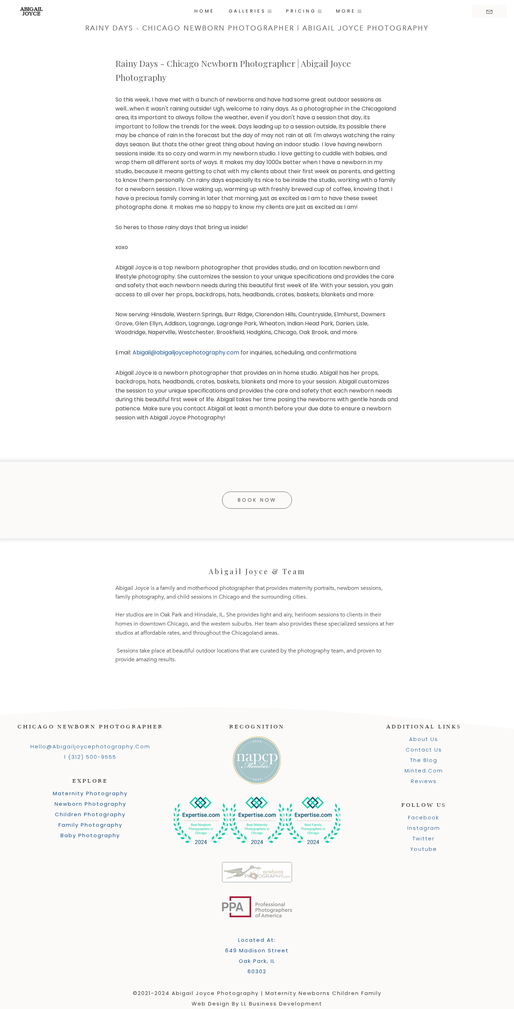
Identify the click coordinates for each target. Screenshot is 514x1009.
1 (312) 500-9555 (90, 757)
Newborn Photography (90, 803)
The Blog (423, 760)
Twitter (424, 838)
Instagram (423, 828)
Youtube (423, 849)
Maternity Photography (90, 793)
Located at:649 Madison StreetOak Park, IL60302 (257, 955)
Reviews (424, 781)
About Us (423, 739)
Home (204, 11)
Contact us (424, 749)
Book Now (257, 499)
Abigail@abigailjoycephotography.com (186, 352)
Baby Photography (90, 835)
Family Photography (90, 824)
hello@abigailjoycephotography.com (90, 746)
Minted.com (424, 770)
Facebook (423, 817)
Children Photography (90, 814)
